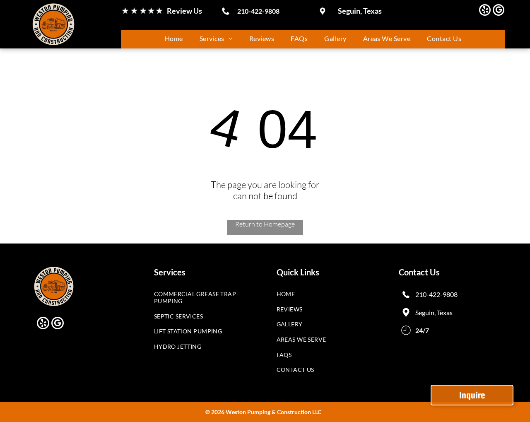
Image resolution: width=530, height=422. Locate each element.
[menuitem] (174, 38)
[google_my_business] (498, 11)
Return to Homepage (265, 224)
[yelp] (485, 11)
